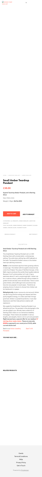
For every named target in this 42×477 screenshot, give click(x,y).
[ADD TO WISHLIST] (12, 352)
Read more (18, 392)
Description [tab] (22, 244)
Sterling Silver (12, 227)
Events (21, 453)
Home (4, 175)
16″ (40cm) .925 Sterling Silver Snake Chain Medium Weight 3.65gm (9, 393)
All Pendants (14, 221)
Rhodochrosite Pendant (20, 386)
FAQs (21, 459)
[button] (25, 3)
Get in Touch (21, 465)
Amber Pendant (17, 225)
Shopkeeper (25, 470)
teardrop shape (21, 227)
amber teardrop (27, 225)
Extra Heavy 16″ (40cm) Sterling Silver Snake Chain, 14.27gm (28, 398)
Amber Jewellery (26, 175)
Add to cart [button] (9, 363)
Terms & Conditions (21, 456)
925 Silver (9, 225)
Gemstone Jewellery (14, 175)
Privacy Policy (21, 462)
